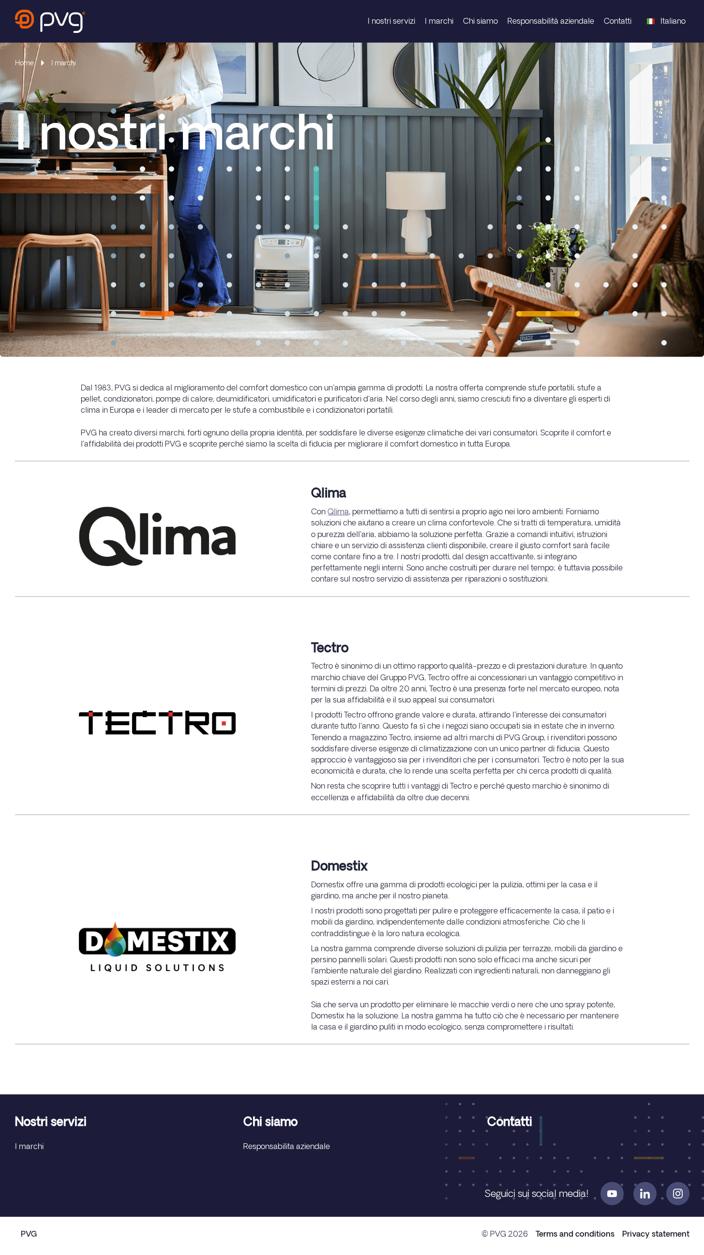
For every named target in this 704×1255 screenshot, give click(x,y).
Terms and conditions (575, 1233)
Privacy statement (655, 1233)
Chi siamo (480, 20)
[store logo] (50, 21)
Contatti (617, 20)
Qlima (338, 511)
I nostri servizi (391, 20)
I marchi (439, 20)
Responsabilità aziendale (551, 20)
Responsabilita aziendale (286, 1146)
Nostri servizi (51, 1121)
